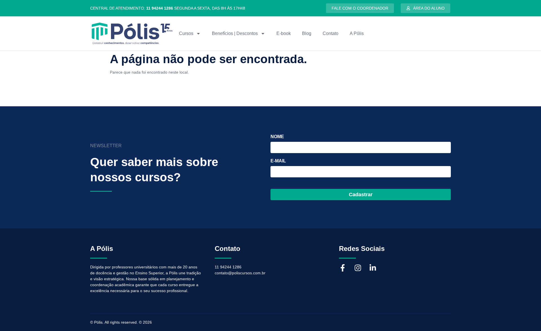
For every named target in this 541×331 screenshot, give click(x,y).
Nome (277, 136)
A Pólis (357, 33)
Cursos (186, 33)
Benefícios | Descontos (235, 33)
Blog (306, 33)
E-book (283, 33)
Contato (330, 33)
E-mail (278, 161)
